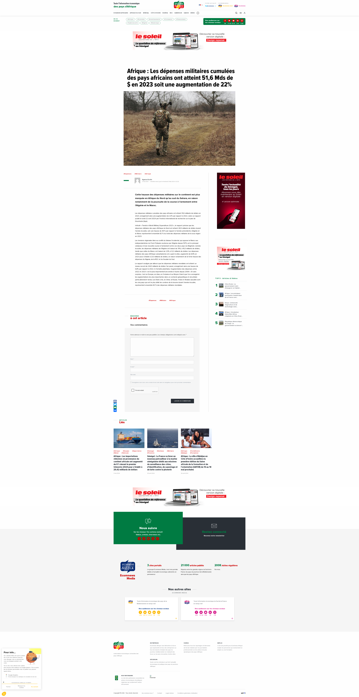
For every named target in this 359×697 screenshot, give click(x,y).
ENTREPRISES (154, 643)
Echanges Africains (121, 13)
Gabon (186, 13)
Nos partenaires (127, 675)
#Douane (126, 451)
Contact (159, 693)
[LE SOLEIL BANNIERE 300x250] (231, 258)
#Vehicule (125, 453)
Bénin (193, 13)
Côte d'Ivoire (156, 13)
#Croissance (168, 19)
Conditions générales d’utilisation (187, 693)
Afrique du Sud (135, 13)
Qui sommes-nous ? (148, 693)
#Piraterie (150, 453)
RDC (171, 13)
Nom (132, 359)
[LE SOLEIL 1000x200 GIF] (179, 40)
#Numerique (155, 23)
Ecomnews (209, 6)
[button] (198, 13)
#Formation (194, 453)
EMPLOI (219, 643)
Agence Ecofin (147, 179)
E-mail (132, 367)
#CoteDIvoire (195, 451)
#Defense (160, 451)
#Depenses (127, 174)
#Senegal (150, 451)
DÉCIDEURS (154, 659)
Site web (133, 374)
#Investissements (154, 19)
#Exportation (136, 451)
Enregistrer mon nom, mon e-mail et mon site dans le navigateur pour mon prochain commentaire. (161, 382)
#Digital (144, 23)
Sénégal (146, 13)
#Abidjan (184, 453)
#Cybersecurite (133, 23)
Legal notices (170, 693)
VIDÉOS (186, 643)
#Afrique (130, 19)
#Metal (116, 453)
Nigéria (165, 13)
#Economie (141, 19)
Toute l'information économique (127, 5)
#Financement (181, 19)
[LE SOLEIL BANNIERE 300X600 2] (231, 201)
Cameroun (178, 13)
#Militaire (138, 174)
